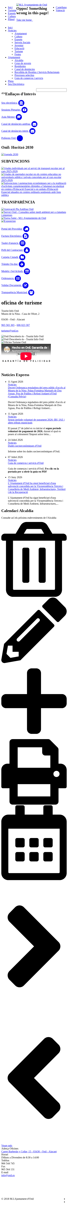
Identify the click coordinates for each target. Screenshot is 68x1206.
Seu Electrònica (16, 84)
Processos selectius (24, 75)
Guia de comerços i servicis (29, 78)
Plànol (11, 19)
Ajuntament (21, 33)
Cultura (12, 16)
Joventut (19, 45)
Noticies (12, 30)
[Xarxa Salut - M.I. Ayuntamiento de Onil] (23, 218)
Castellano (61, 7)
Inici (10, 7)
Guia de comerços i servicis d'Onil (26, 463)
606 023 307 (23, 325)
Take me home (24, 20)
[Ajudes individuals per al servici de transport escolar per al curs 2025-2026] (34, 171)
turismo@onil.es (9, 330)
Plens (11, 81)
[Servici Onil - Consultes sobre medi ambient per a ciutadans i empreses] (34, 215)
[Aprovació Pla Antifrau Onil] (17, 209)
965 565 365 (8, 325)
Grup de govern (23, 63)
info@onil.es (8, 1175)
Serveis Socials (22, 42)
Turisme (12, 10)
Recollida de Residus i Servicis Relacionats (37, 72)
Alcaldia (19, 60)
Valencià (60, 10)
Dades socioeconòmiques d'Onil (24, 445)
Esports (12, 13)
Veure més (6, 1145)
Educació (19, 48)
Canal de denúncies (25, 69)
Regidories (20, 66)
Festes (18, 54)
